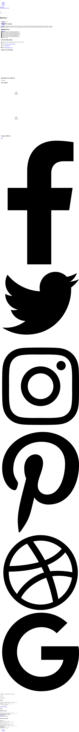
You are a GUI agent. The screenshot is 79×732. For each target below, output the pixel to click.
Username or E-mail (3, 713)
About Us (3, 3)
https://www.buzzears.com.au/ (10, 43)
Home (3, 2)
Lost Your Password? (3, 706)
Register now (2, 726)
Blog (3, 4)
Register (3, 730)
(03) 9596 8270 (7, 45)
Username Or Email (3, 702)
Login (3, 729)
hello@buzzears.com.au (9, 47)
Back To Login (2, 715)
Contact (3, 5)
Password (1, 703)
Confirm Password (3, 725)
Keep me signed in (4, 704)
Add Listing (2, 7)
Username (1, 721)
